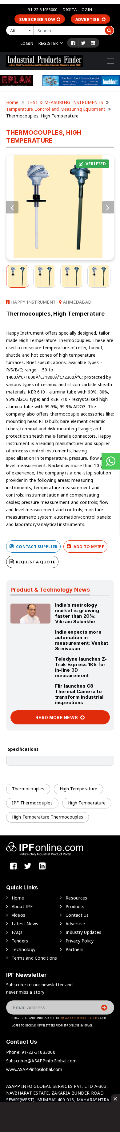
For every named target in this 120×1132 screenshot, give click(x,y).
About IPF (22, 906)
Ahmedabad (76, 302)
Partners (74, 949)
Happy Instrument (33, 302)
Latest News (25, 924)
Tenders (20, 941)
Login (27, 43)
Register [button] (48, 43)
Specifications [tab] (23, 749)
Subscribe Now (37, 19)
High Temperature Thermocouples (47, 817)
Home (12, 102)
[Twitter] (83, 43)
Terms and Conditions (34, 958)
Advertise (88, 19)
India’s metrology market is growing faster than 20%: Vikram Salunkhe (77, 613)
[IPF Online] (44, 60)
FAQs (17, 932)
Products (75, 906)
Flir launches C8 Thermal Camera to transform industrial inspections (79, 694)
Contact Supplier (36, 546)
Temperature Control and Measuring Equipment (56, 109)
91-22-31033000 (42, 9)
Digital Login (77, 9)
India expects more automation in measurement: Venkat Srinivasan (81, 640)
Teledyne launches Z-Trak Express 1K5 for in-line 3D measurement (81, 667)
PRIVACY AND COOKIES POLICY (79, 1018)
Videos (19, 915)
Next (108, 207)
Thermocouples (28, 789)
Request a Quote (35, 562)
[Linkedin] (93, 43)
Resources (76, 898)
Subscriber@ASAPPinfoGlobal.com (41, 1061)
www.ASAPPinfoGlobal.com (34, 1069)
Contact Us (77, 915)
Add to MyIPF (88, 546)
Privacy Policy (80, 941)
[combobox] (21, 30)
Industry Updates (83, 932)
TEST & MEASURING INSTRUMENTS (65, 102)
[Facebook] (73, 43)
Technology (24, 949)
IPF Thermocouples (32, 803)
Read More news (57, 717)
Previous (12, 207)
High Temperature (78, 789)
